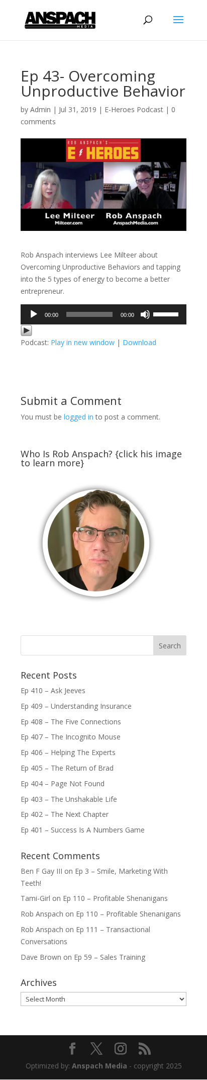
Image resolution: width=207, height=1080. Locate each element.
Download (139, 342)
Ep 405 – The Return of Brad (67, 768)
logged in (78, 417)
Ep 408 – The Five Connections (71, 721)
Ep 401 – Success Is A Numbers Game (83, 830)
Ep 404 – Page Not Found (63, 783)
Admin (40, 109)
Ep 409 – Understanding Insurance (76, 706)
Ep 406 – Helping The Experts (68, 752)
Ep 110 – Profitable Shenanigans (115, 898)
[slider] (167, 313)
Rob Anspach (42, 914)
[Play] (34, 314)
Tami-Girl (35, 898)
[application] (103, 314)
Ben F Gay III (41, 871)
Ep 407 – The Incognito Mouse (71, 736)
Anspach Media (99, 1065)
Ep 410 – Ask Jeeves (53, 690)
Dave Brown (41, 957)
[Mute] (145, 314)
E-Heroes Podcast (134, 109)
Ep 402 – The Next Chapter (65, 814)
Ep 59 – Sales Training (109, 957)
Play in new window (83, 342)
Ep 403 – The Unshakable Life (69, 799)
